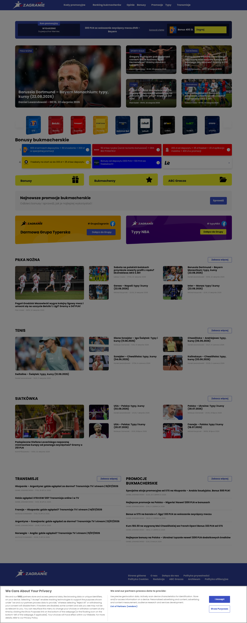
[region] (123, 604)
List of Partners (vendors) (123, 606)
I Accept (219, 599)
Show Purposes (219, 609)
